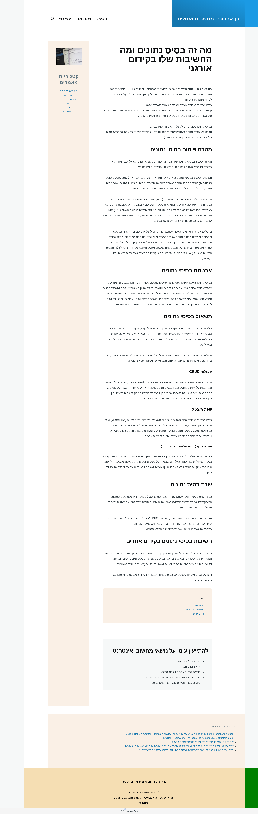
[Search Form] (52, 19)
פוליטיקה (68, 95)
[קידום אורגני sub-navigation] (74, 19)
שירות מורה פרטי (68, 91)
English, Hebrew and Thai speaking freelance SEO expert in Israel (198, 738)
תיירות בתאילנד (69, 99)
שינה (68, 103)
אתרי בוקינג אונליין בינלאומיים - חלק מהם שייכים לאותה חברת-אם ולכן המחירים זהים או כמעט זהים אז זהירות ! (179, 746)
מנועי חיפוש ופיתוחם (194, 609)
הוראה (69, 107)
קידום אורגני (198, 613)
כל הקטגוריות (68, 111)
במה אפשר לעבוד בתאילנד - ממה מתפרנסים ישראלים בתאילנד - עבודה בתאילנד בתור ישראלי (186, 750)
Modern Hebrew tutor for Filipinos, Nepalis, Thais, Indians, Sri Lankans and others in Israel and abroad (179, 734)
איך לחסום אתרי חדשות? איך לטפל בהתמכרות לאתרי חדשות (203, 742)
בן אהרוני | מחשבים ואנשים (208, 19)
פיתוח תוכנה (198, 605)
